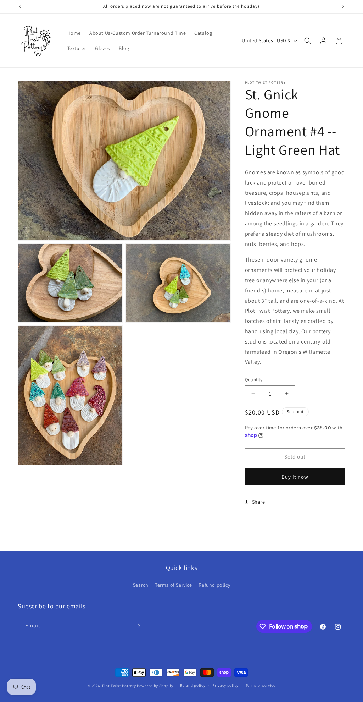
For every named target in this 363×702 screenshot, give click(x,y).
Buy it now (294, 476)
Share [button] (258, 502)
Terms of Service (173, 585)
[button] (307, 41)
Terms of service (260, 685)
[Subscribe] (137, 626)
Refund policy (214, 585)
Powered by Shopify (155, 685)
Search (141, 585)
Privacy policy (225, 685)
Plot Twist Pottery (119, 685)
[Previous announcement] (20, 6)
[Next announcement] (343, 6)
